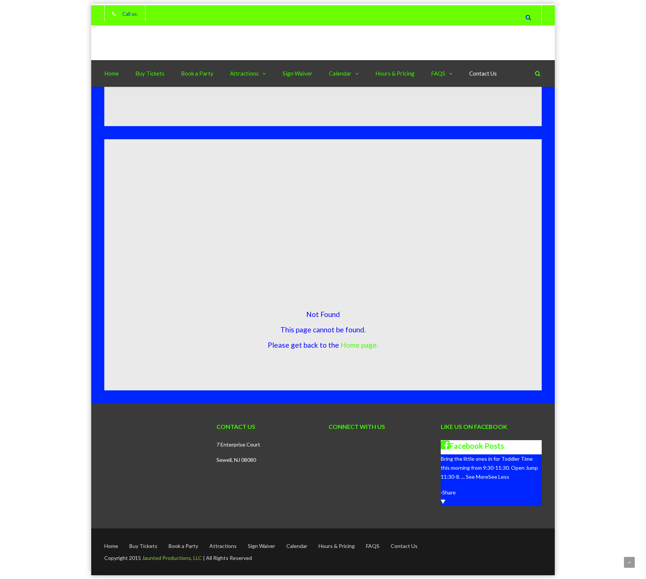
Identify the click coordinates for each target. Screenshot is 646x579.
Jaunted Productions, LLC (172, 558)
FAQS (438, 73)
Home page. (359, 345)
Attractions (244, 73)
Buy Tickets (149, 73)
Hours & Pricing (395, 73)
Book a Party (197, 73)
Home (111, 73)
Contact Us (483, 73)
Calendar (340, 73)
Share (449, 492)
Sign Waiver (298, 73)
